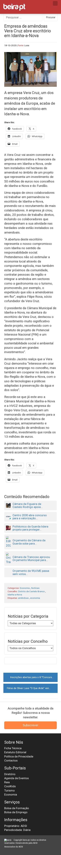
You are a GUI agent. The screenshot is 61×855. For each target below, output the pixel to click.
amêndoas (23, 598)
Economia (25, 588)
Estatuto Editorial (15, 752)
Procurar (50, 17)
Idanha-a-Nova (15, 594)
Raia (7, 782)
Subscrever (30, 725)
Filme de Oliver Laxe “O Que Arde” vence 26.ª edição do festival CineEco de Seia (32, 688)
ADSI (35, 843)
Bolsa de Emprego (15, 812)
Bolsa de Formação (16, 808)
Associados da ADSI (13, 847)
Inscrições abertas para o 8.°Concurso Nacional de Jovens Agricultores (34, 677)
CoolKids (10, 786)
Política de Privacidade (18, 756)
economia (35, 598)
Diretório (9, 774)
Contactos (11, 760)
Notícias (35, 588)
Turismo (9, 790)
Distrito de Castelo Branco (31, 591)
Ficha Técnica (13, 748)
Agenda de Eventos (16, 778)
